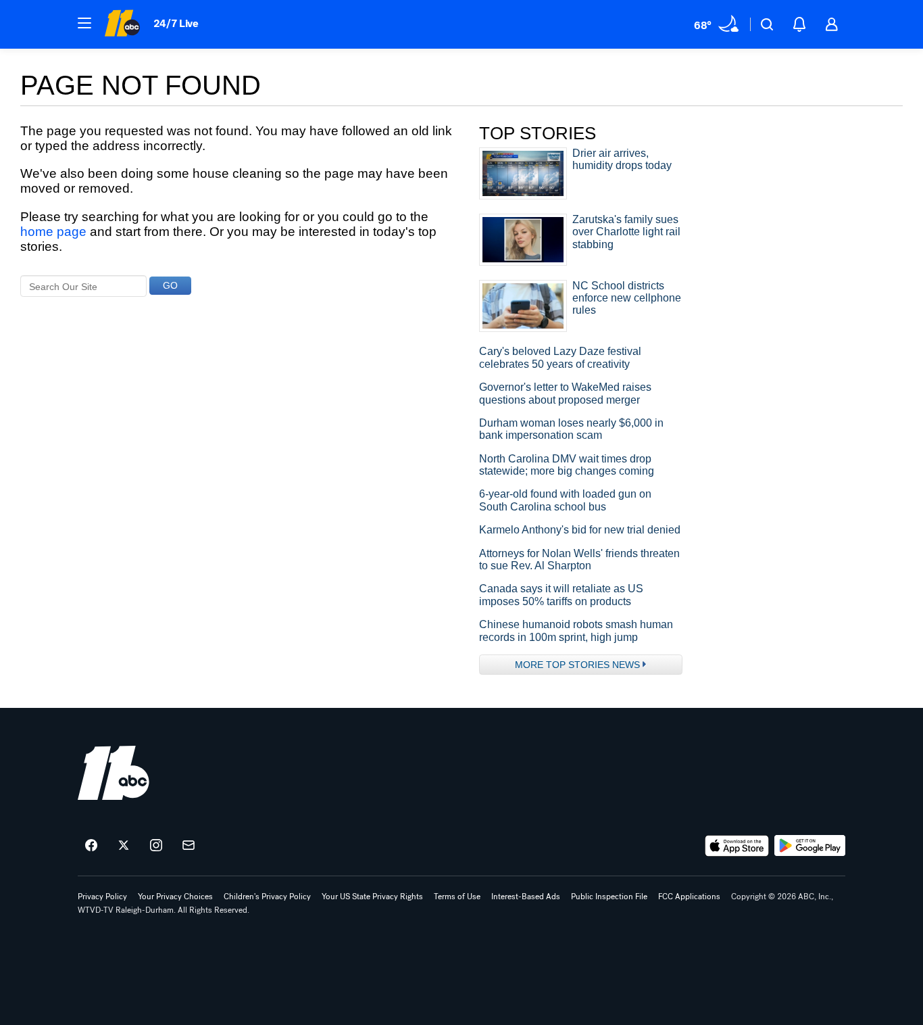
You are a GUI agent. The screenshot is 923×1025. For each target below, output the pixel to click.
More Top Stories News (577, 664)
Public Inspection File (609, 896)
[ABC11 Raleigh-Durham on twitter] (123, 845)
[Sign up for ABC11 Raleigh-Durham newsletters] (188, 845)
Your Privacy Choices (175, 896)
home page (53, 231)
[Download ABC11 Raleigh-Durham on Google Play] (809, 846)
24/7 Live (176, 23)
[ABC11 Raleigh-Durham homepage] (122, 24)
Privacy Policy (102, 896)
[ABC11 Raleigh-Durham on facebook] (91, 845)
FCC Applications (689, 896)
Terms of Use (457, 896)
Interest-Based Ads (525, 896)
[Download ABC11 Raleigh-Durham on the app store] (737, 846)
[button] (84, 23)
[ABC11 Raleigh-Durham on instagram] (156, 845)
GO (170, 285)
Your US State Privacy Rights (372, 896)
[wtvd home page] (113, 773)
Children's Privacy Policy (267, 896)
